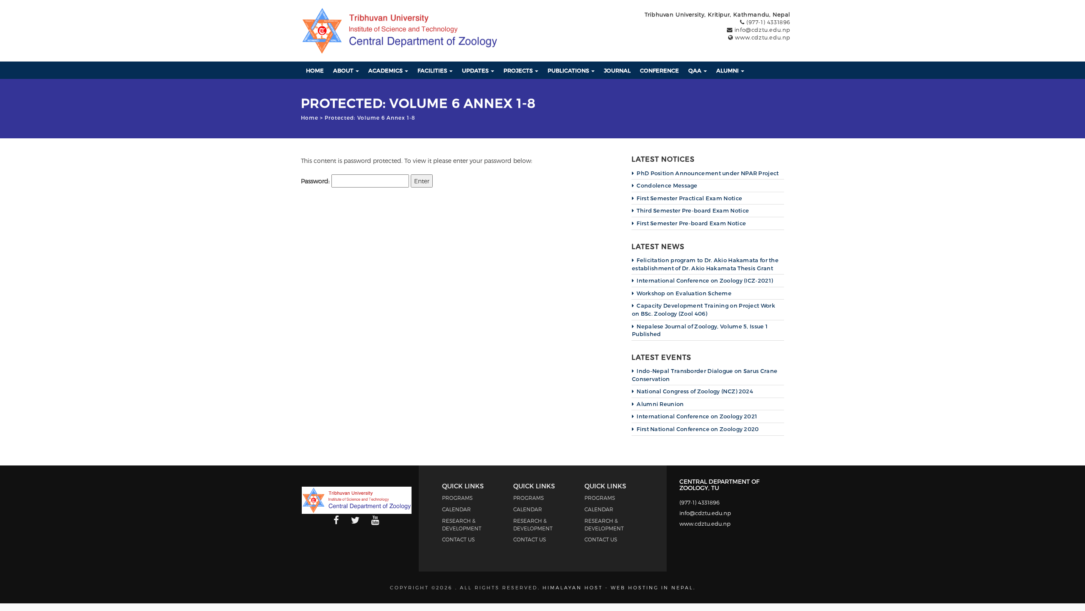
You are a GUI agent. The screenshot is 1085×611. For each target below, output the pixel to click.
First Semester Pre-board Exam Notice (691, 223)
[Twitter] (355, 520)
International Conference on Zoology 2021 (697, 416)
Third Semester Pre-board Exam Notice (693, 210)
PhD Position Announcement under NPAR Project (708, 173)
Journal (617, 70)
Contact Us (458, 539)
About (344, 70)
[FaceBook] (336, 520)
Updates (476, 70)
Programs (457, 498)
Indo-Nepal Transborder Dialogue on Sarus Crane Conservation (704, 374)
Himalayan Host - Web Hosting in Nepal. (619, 587)
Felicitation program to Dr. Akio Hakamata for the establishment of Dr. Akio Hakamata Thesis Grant (705, 264)
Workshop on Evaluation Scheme (684, 293)
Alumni (728, 70)
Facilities (432, 70)
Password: (316, 181)
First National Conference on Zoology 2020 (698, 429)
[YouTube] (375, 520)
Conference (659, 70)
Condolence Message (667, 185)
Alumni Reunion (660, 404)
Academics (386, 70)
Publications (569, 70)
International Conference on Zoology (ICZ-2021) (705, 280)
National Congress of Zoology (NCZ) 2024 (695, 391)
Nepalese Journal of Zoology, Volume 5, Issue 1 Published (700, 330)
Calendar (456, 509)
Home (315, 70)
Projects (519, 70)
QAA (695, 70)
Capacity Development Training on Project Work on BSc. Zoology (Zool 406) (703, 309)
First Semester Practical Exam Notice (689, 198)
